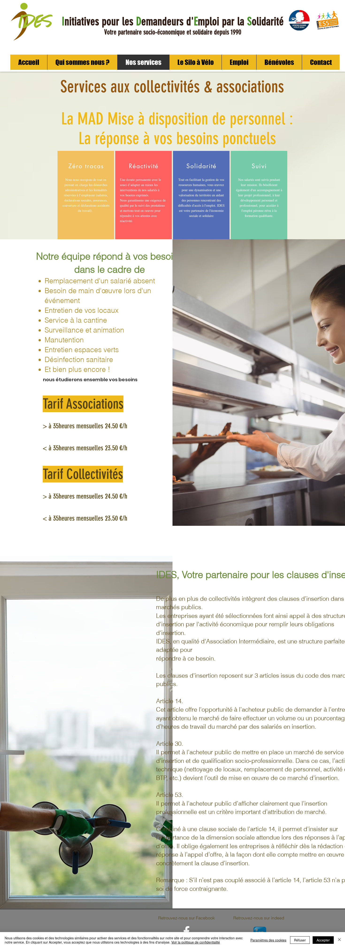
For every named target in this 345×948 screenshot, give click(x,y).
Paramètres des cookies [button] (268, 940)
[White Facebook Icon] (186, 931)
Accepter (323, 940)
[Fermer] (339, 940)
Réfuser (300, 940)
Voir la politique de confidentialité (195, 942)
